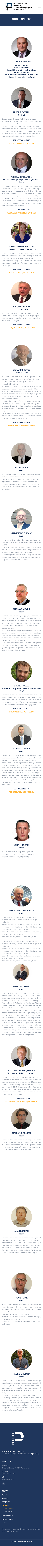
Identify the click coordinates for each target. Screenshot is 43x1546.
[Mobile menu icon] (39, 7)
